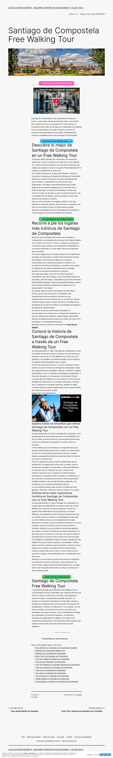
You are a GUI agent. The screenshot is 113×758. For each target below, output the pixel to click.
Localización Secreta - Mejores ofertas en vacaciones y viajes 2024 (45, 8)
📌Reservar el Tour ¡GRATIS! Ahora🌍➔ (56, 141)
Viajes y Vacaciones (29, 753)
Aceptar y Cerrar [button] (105, 754)
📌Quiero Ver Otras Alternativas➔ (56, 577)
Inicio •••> (73, 14)
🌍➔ (56, 83)
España (79, 695)
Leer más (96, 754)
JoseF (36, 697)
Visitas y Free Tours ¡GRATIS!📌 (92, 14)
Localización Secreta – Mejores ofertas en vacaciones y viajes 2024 (45, 749)
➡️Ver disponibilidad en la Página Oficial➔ (56, 219)
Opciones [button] (90, 754)
